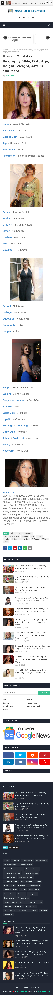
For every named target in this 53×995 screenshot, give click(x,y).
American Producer (11, 881)
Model (7, 539)
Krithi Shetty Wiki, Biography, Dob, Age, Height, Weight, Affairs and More (32, 963)
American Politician (26, 877)
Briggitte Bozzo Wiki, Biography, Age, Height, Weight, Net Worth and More (31, 610)
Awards (5, 709)
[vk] (20, 762)
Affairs (13, 533)
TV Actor (34, 910)
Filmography (30, 906)
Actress (6, 860)
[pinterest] (33, 17)
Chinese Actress (9, 894)
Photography (23, 910)
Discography (32, 894)
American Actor (41, 860)
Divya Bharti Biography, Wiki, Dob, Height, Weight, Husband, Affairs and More (31, 930)
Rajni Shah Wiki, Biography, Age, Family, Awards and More (32, 577)
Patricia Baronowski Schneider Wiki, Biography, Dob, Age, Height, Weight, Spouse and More (31, 635)
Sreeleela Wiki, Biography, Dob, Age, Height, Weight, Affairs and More (31, 952)
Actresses (16, 860)
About (29, 700)
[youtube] (44, 762)
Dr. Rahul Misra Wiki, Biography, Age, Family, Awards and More (31, 588)
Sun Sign (26, 539)
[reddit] (32, 755)
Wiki (10, 50)
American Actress (10, 865)
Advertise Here (8, 706)
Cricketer (21, 894)
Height (40, 536)
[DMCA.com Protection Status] (11, 848)
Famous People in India (34, 902)
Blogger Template (44, 991)
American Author (26, 865)
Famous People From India (13, 902)
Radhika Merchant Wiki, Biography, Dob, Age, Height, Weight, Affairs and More (31, 659)
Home (5, 50)
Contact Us (35, 987)
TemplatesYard (21, 991)
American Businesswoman (13, 869)
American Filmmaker (30, 873)
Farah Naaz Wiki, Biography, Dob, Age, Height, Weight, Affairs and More (32, 942)
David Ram (10, 76)
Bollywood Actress (10, 890)
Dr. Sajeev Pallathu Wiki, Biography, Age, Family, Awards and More (30, 567)
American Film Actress (12, 873)
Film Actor (7, 906)
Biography (28, 533)
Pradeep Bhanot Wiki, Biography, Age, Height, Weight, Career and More (32, 599)
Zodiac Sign (8, 915)
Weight (44, 539)
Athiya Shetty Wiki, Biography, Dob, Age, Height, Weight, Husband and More (30, 672)
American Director (32, 869)
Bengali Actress (9, 885)
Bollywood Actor (34, 885)
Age (20, 533)
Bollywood (21, 885)
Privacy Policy (32, 703)
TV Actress (35, 539)
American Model (9, 877)
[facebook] (19, 17)
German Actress (9, 910)
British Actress (34, 890)
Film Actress (19, 906)
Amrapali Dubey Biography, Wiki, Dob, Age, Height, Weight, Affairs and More (32, 974)
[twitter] (23, 17)
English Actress (9, 898)
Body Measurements (12, 536)
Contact (6, 703)
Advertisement (27, 860)
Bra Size (25, 536)
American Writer (26, 881)
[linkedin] (8, 762)
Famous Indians (23, 898)
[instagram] (28, 17)
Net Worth (15, 539)
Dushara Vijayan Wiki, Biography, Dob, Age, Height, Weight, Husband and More (31, 622)
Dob (32, 536)
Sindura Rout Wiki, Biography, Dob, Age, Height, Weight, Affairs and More (32, 647)
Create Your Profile (34, 706)
